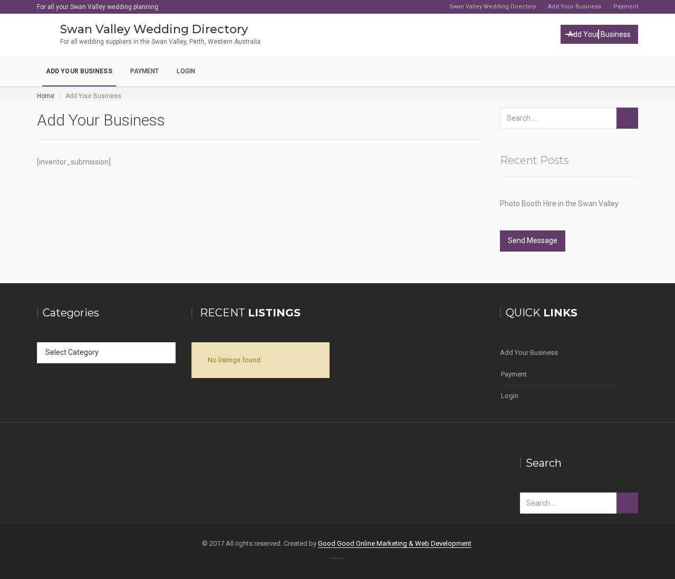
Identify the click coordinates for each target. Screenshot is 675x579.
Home (45, 96)
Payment (625, 6)
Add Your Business (574, 6)
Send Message (532, 240)
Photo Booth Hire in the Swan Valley (559, 203)
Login (186, 71)
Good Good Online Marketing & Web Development (394, 543)
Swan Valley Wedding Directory (492, 6)
